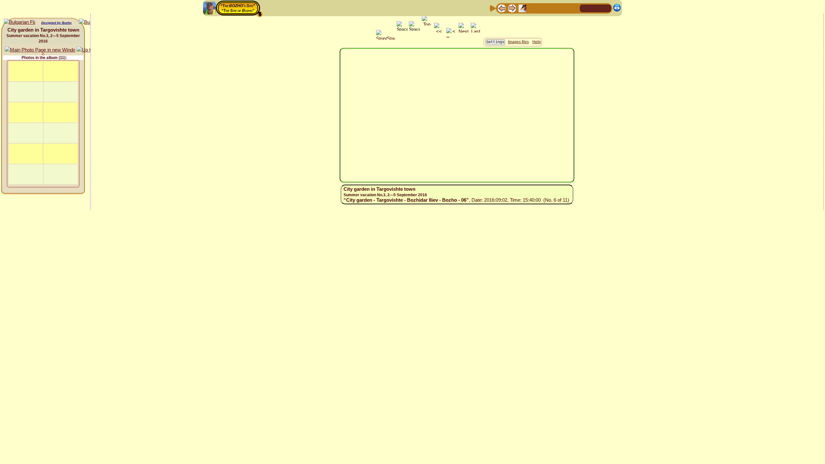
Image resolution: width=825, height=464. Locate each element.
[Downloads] (564, 8)
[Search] (574, 8)
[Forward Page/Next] (512, 8)
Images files (518, 42)
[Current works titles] (543, 8)
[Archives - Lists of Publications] (522, 8)
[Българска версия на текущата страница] (19, 22)
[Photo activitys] (553, 8)
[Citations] (533, 8)
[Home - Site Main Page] (585, 8)
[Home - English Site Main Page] (595, 8)
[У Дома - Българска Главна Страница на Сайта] (606, 8)
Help (536, 42)
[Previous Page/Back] (502, 8)
